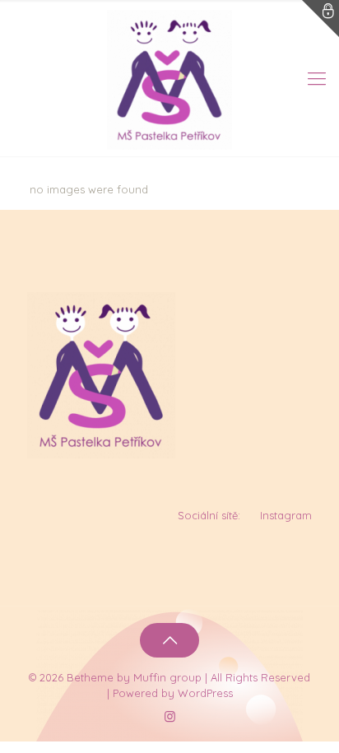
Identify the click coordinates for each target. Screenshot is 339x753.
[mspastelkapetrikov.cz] (169, 78)
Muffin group (167, 677)
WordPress (205, 693)
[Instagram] (170, 716)
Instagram (286, 515)
